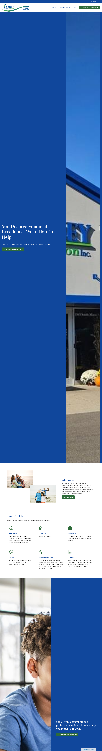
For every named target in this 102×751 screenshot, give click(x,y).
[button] (54, 7)
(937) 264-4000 (94, 1)
